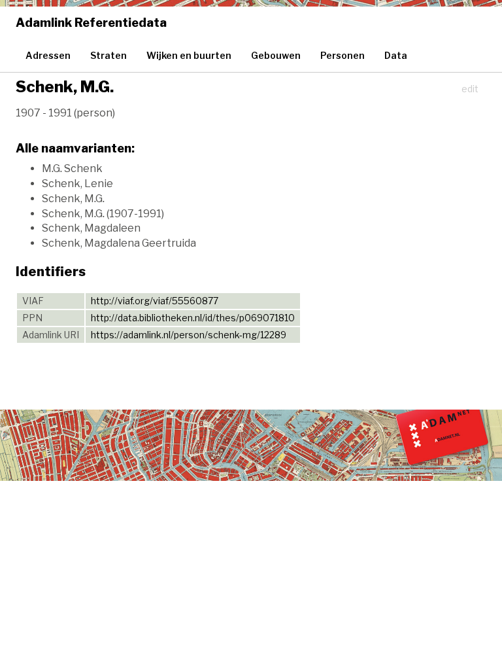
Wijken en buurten (188, 55)
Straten (108, 55)
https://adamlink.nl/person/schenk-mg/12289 (188, 334)
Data (395, 55)
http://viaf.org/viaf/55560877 (154, 300)
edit (469, 88)
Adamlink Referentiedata (91, 22)
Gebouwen (276, 55)
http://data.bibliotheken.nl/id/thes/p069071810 (193, 317)
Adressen (48, 55)
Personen (342, 55)
